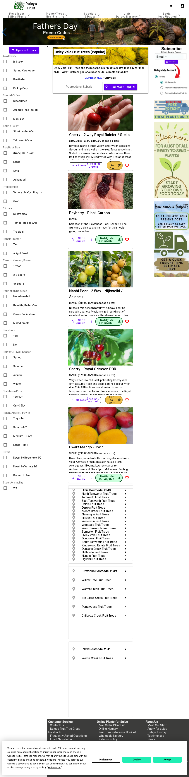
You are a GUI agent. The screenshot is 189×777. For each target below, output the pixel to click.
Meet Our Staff (157, 725)
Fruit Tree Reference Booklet (117, 732)
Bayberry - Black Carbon (89, 213)
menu (6, 6)
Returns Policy (108, 739)
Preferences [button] (54, 767)
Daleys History (157, 732)
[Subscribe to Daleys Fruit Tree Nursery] (171, 71)
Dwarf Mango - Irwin (86, 447)
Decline (137, 759)
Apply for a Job (157, 728)
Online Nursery (108, 728)
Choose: (86, 165)
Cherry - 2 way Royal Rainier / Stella (99, 135)
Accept (167, 759)
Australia (90, 77)
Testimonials (155, 735)
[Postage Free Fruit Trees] (171, 109)
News (151, 739)
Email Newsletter (61, 739)
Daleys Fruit (31, 5)
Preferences (105, 759)
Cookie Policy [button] (56, 763)
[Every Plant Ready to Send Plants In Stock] (171, 160)
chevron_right (125, 490)
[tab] (19, 15)
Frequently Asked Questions (68, 735)
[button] (88, 43)
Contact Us (57, 725)
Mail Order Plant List (112, 725)
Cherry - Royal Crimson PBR (92, 369)
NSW (99, 77)
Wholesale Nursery (111, 735)
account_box (182, 6)
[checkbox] (23, 61)
